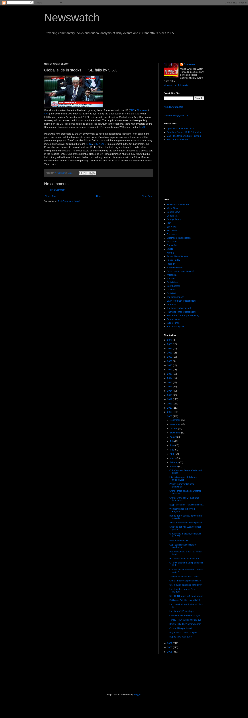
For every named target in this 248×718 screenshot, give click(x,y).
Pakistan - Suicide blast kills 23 (184, 600)
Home (99, 196)
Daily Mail (171, 293)
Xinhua (170, 253)
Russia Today (173, 260)
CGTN (170, 249)
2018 (170, 374)
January (174, 466)
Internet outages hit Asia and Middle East (183, 478)
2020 (170, 365)
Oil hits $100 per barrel (180, 628)
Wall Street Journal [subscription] (183, 315)
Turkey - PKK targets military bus (185, 620)
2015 (170, 386)
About (173, 107)
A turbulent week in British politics (185, 522)
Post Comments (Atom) (69, 201)
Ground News (173, 319)
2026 (170, 340)
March (173, 458)
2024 (170, 348)
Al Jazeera (172, 241)
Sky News (142, 110)
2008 (170, 416)
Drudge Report (174, 219)
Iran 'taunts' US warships (181, 611)
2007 (170, 643)
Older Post (147, 196)
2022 (170, 357)
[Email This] (80, 173)
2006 (170, 647)
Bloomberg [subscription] (179, 238)
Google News (173, 212)
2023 (170, 352)
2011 (170, 403)
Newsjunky (60, 173)
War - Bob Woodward (177, 139)
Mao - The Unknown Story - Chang (184, 136)
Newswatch (71, 17)
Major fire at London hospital (183, 632)
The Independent (175, 297)
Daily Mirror (172, 282)
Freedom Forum (174, 267)
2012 (170, 399)
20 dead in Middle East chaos (184, 576)
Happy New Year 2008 (180, 636)
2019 (170, 369)
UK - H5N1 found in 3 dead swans (186, 596)
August (173, 437)
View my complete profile (176, 85)
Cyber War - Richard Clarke (180, 128)
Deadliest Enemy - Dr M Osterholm (184, 132)
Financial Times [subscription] (181, 312)
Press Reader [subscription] (180, 271)
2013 (170, 395)
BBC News (172, 230)
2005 (170, 652)
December (175, 420)
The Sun (171, 278)
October (174, 428)
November (175, 424)
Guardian (171, 304)
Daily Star (171, 289)
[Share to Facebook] (91, 173)
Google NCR (173, 216)
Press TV (171, 264)
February (174, 462)
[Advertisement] (110, 48)
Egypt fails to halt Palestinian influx (186, 504)
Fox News (171, 234)
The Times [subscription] (179, 308)
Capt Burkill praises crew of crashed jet (182, 546)
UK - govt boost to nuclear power (185, 585)
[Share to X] (87, 173)
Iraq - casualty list (175, 326)
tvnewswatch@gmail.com (176, 115)
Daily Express (173, 286)
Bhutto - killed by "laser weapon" (185, 624)
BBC (132, 110)
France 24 (172, 245)
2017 (170, 378)
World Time (172, 208)
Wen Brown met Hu (178, 540)
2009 (170, 412)
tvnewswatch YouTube (178, 204)
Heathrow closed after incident (184, 558)
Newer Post (50, 196)
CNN (46, 113)
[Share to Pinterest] (94, 173)
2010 (170, 408)
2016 (170, 382)
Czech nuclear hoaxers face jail (184, 615)
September (175, 432)
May (172, 450)
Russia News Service (177, 256)
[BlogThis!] (84, 173)
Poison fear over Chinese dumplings (181, 485)
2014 (170, 391)
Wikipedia (171, 275)
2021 (170, 361)
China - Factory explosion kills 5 (185, 580)
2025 (170, 344)
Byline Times (173, 323)
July (172, 441)
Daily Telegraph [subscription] (181, 301)
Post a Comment (57, 190)
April (172, 454)
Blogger (137, 694)
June (172, 445)
